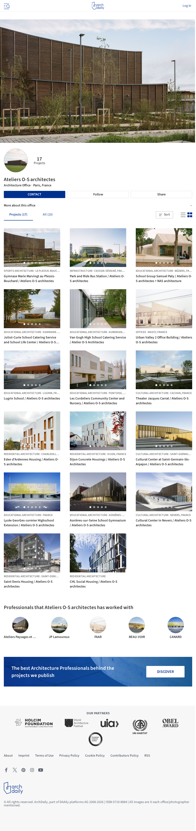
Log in (187, 5)
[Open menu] (6, 5)
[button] (164, 214)
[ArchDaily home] (98, 6)
